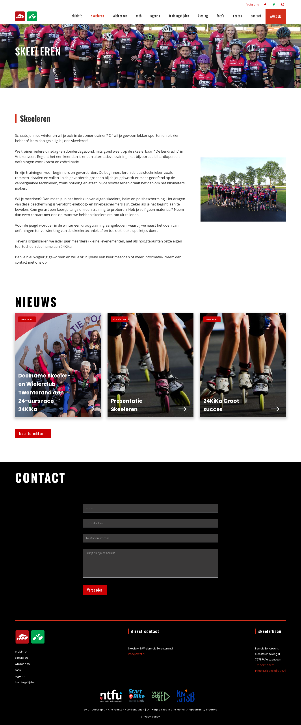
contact (256, 15)
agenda (155, 15)
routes (237, 15)
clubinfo (76, 15)
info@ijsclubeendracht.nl (270, 671)
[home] (26, 16)
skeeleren (97, 15)
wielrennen (120, 15)
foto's (220, 15)
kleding (203, 15)
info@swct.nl (136, 654)
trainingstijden (179, 15)
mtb (138, 15)
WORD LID (276, 16)
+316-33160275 (265, 665)
